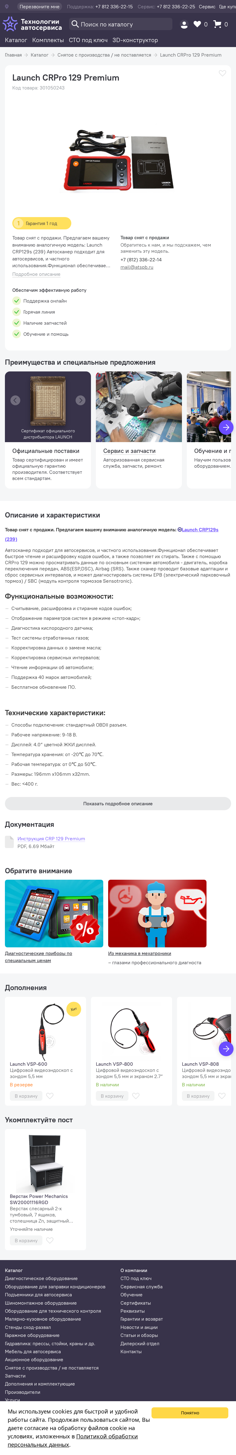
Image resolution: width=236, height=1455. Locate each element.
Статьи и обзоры (139, 1335)
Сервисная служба (141, 1286)
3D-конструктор (135, 39)
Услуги (12, 1400)
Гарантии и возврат (141, 1319)
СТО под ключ (88, 39)
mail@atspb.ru (136, 267)
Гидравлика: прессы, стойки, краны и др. (50, 1343)
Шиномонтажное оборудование (41, 1303)
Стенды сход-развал (28, 1327)
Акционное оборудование (34, 1359)
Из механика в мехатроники (139, 953)
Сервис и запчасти (129, 450)
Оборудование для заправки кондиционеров (55, 1286)
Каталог (16, 39)
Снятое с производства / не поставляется (104, 54)
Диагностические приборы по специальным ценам (38, 956)
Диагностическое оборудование (41, 1278)
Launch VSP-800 (114, 1064)
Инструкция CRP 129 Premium (51, 839)
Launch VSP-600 (28, 1064)
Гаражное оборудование (32, 1335)
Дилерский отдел (139, 1343)
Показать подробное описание (118, 803)
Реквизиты (132, 1311)
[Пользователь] (184, 24)
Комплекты (48, 39)
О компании (133, 1270)
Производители (22, 1392)
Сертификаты (135, 1303)
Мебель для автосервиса (33, 1351)
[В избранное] (222, 73)
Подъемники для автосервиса (38, 1294)
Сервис (207, 6)
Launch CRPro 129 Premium (191, 54)
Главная (13, 54)
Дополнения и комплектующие (40, 1384)
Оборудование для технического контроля (53, 1311)
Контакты (131, 1351)
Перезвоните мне (40, 6)
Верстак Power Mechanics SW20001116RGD (39, 1199)
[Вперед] (226, 427)
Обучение (131, 1294)
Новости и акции (139, 1327)
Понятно (190, 1413)
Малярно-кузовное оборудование (43, 1319)
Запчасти (15, 1376)
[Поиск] (120, 24)
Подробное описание (36, 274)
